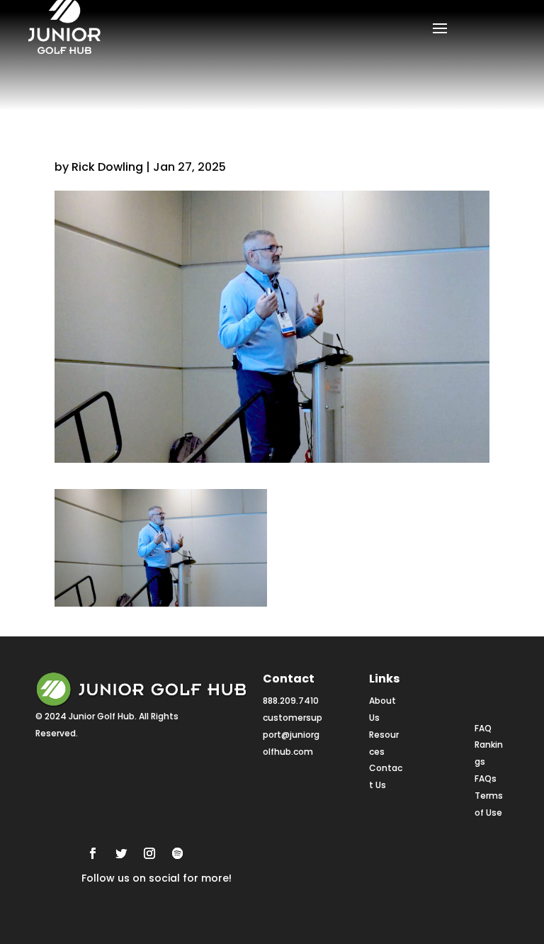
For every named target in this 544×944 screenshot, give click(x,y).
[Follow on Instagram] (149, 853)
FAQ (483, 728)
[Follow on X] (121, 853)
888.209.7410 (291, 701)
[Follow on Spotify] (177, 853)
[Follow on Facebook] (92, 853)
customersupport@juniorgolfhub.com (292, 735)
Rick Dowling (107, 167)
